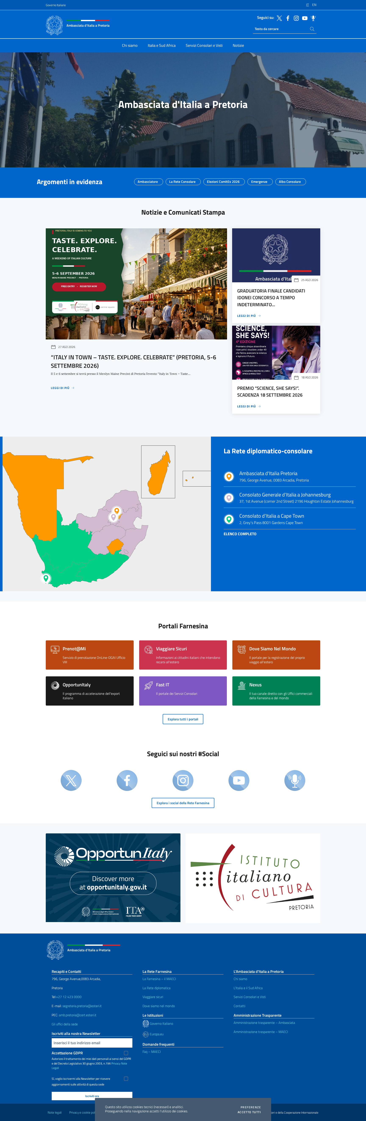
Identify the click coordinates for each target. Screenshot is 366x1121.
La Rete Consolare (182, 180)
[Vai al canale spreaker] (312, 17)
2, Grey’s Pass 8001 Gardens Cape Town (271, 519)
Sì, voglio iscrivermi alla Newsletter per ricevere (81, 1078)
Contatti (239, 1005)
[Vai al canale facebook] (287, 17)
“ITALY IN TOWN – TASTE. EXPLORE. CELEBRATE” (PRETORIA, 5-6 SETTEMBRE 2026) (133, 361)
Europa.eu (156, 1034)
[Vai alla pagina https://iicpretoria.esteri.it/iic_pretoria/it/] (253, 878)
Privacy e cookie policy (84, 1112)
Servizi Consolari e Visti (250, 996)
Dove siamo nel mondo (159, 1005)
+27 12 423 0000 (69, 996)
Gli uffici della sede (65, 1024)
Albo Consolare (290, 180)
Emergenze (259, 180)
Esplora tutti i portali (183, 719)
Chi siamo (240, 978)
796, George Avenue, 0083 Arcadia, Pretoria (274, 476)
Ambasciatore (148, 180)
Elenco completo (240, 534)
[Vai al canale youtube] (303, 17)
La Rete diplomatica (157, 987)
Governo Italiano (56, 5)
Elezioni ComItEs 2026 (223, 180)
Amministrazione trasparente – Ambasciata (264, 1022)
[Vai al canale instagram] (295, 17)
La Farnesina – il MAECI (159, 978)
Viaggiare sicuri (153, 996)
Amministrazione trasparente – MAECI (261, 1031)
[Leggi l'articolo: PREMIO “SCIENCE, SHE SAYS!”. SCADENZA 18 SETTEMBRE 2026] (276, 353)
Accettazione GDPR (67, 1053)
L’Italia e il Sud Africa (248, 987)
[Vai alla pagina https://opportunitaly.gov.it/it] (113, 877)
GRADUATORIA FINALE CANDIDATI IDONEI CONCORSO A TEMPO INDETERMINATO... (271, 297)
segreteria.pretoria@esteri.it (82, 1005)
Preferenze (251, 1107)
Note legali (55, 1112)
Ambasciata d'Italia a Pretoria (183, 104)
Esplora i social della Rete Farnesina (183, 802)
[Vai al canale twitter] (278, 17)
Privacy (116, 1063)
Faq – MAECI (152, 1051)
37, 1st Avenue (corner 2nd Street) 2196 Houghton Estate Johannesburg (296, 498)
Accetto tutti (249, 1112)
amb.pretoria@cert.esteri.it (77, 1015)
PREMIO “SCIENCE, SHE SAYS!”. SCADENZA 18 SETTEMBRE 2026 (269, 391)
